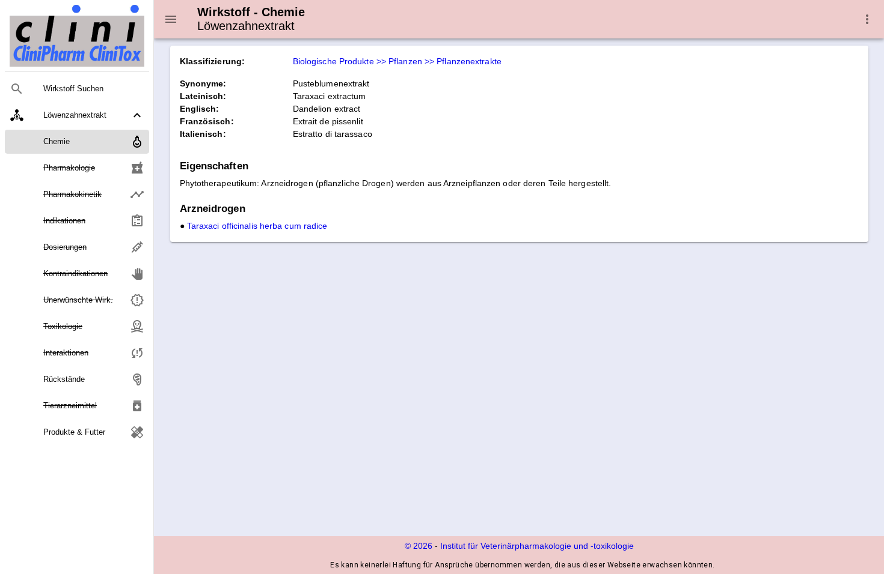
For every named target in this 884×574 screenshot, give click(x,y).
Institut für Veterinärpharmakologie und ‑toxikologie (537, 546)
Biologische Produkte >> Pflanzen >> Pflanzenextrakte (397, 61)
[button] (77, 115)
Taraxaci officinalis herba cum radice (257, 226)
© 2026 (418, 546)
